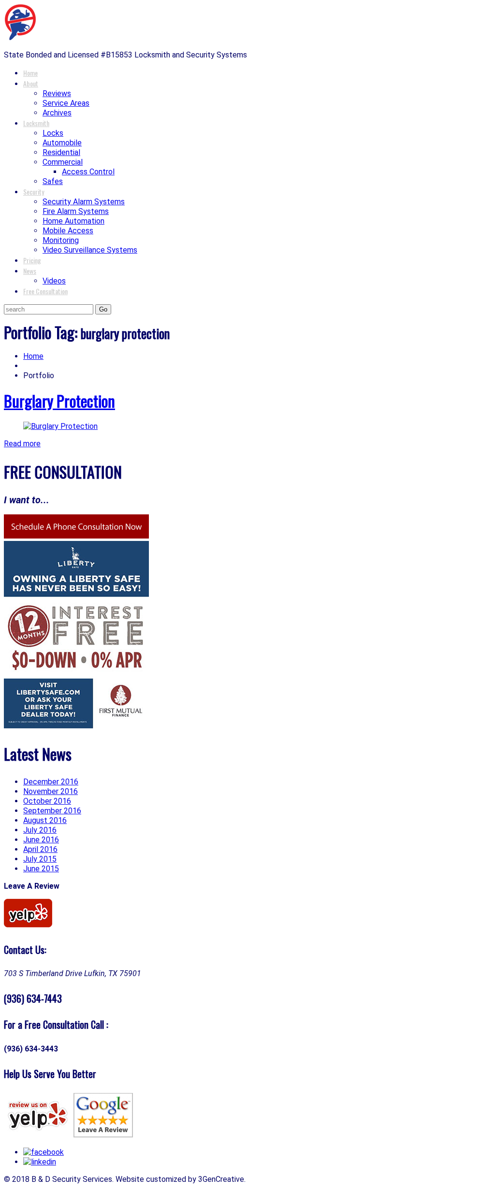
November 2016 (50, 791)
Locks (53, 133)
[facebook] (43, 1152)
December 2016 (50, 781)
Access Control (88, 171)
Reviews (57, 93)
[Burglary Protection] (60, 426)
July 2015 (40, 859)
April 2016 (40, 849)
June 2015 (41, 868)
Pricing (32, 260)
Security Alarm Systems (84, 201)
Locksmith (36, 123)
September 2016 (52, 810)
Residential (61, 152)
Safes (53, 181)
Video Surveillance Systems (90, 250)
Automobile (62, 142)
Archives (57, 112)
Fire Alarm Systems (76, 211)
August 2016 (45, 820)
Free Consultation (45, 291)
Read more (22, 443)
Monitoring (61, 240)
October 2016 (47, 801)
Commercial (63, 162)
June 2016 (41, 839)
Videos (54, 280)
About (30, 83)
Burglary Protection (59, 400)
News (29, 271)
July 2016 (40, 830)
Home (30, 73)
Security (33, 191)
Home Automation (73, 221)
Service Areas (66, 103)
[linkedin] (39, 1161)
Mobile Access (68, 230)
